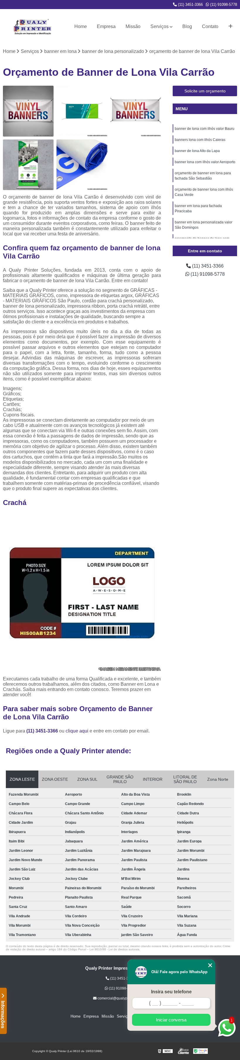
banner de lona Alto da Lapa (197, 151)
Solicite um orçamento (205, 91)
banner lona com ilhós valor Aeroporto (205, 162)
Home (80, 26)
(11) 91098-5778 (223, 4)
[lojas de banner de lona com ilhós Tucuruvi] (28, 111)
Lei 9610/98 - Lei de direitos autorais (114, 949)
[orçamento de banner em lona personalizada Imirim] (28, 164)
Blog (187, 26)
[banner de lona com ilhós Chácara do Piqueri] (81, 164)
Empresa (106, 26)
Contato (210, 26)
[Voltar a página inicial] (32, 26)
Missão (133, 26)
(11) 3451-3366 (190, 4)
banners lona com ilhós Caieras (200, 140)
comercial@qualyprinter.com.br (122, 998)
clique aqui (77, 730)
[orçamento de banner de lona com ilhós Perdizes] (135, 111)
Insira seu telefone (171, 991)
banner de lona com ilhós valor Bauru (204, 129)
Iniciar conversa (171, 1019)
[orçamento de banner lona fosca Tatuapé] (81, 111)
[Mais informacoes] (230, 26)
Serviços (159, 26)
